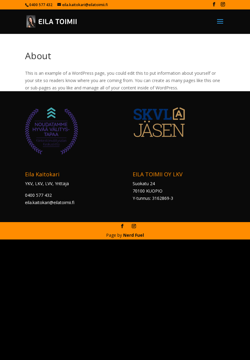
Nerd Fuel (133, 235)
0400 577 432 (38, 195)
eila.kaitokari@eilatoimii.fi (49, 202)
